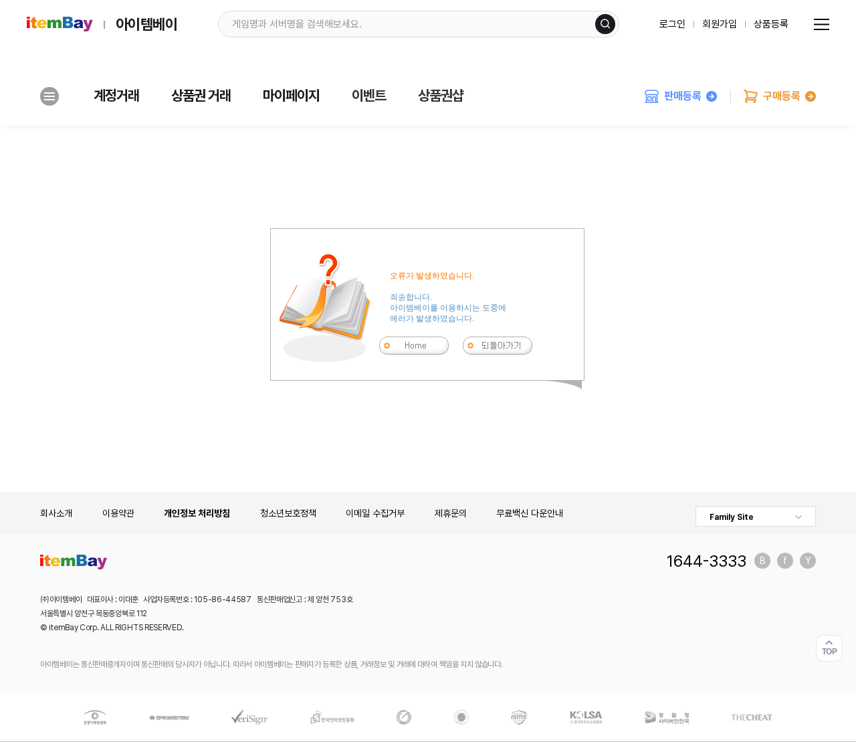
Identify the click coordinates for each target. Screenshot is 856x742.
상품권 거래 (201, 95)
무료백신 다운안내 (529, 513)
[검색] (605, 24)
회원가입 (719, 24)
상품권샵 (440, 95)
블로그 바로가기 (762, 561)
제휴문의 (451, 513)
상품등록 (771, 24)
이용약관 (118, 513)
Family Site (732, 517)
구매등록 (781, 96)
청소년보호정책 (288, 513)
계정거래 (116, 95)
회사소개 (56, 513)
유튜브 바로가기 (808, 561)
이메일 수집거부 (375, 513)
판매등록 (683, 96)
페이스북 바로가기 (785, 561)
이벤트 (369, 95)
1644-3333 (706, 561)
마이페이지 (291, 95)
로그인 (672, 24)
